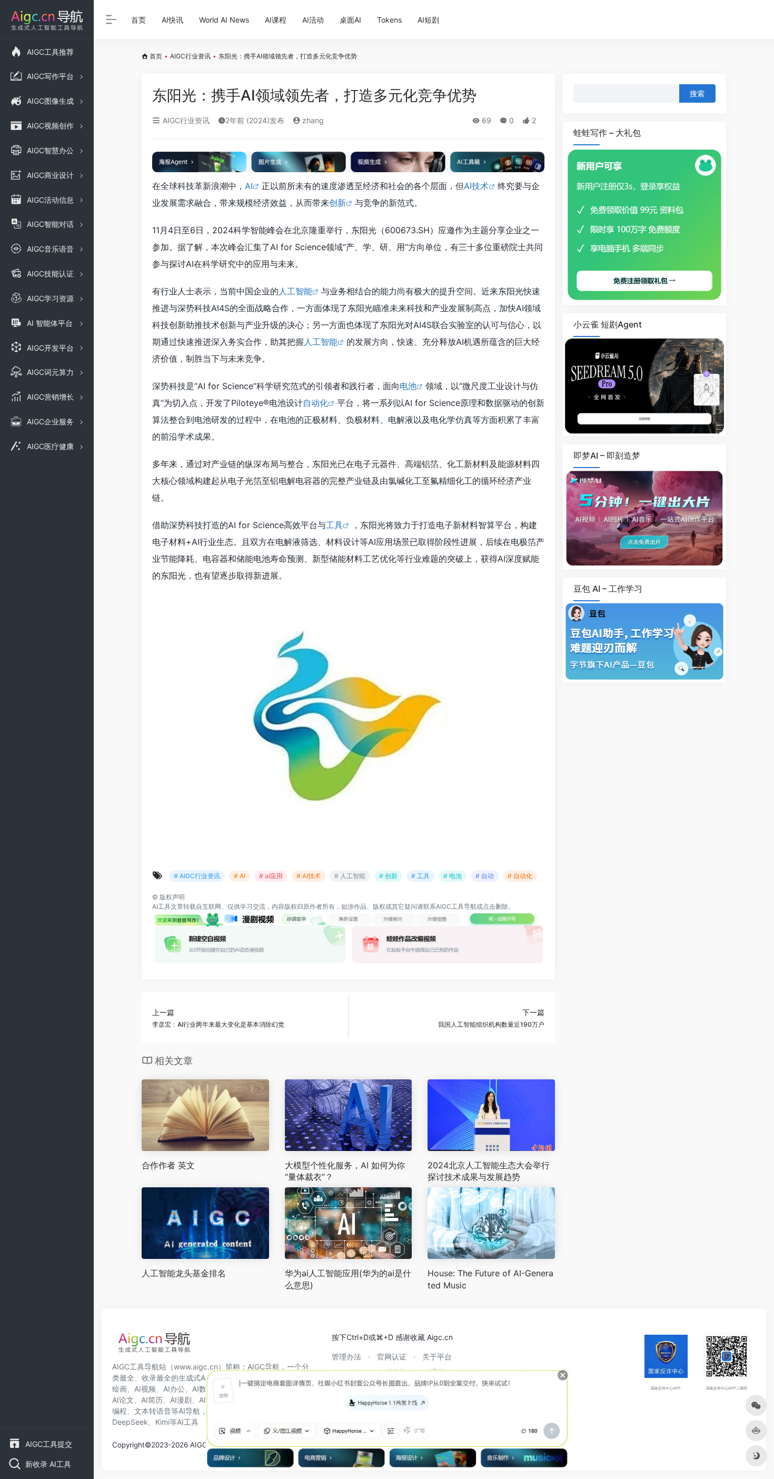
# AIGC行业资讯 (197, 876)
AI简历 (152, 1399)
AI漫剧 (181, 1399)
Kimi (162, 1421)
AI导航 (189, 1410)
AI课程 (275, 19)
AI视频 (145, 1388)
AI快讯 (172, 19)
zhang (312, 120)
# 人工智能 (349, 876)
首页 (138, 19)
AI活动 (313, 19)
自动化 (315, 403)
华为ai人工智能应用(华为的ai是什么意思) (348, 1279)
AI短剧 (428, 19)
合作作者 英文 (168, 1165)
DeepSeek (130, 1421)
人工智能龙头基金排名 (184, 1273)
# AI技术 (308, 876)
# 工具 (420, 876)
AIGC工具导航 (456, 906)
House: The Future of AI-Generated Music (490, 1279)
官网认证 (391, 1356)
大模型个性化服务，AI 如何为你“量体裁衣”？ (345, 1171)
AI (249, 186)
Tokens (389, 19)
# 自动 (484, 876)
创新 (337, 202)
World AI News (224, 19)
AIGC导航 (263, 1366)
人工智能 (295, 291)
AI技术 (476, 186)
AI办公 (174, 1388)
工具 (334, 525)
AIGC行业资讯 (190, 56)
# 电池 (452, 876)
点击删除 (495, 906)
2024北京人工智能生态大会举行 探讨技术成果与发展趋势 (489, 1171)
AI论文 (123, 1399)
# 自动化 (520, 876)
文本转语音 (152, 1410)
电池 (408, 386)
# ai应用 (271, 876)
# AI (239, 876)
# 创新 (388, 876)
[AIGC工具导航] (154, 1345)
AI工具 (161, 906)
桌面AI (350, 19)
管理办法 (346, 1356)
